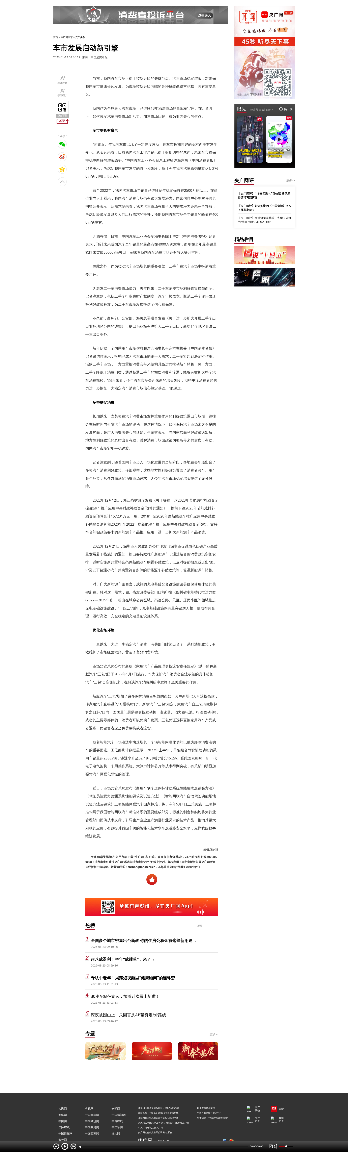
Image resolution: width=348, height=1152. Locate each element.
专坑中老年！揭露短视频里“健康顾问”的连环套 (133, 977)
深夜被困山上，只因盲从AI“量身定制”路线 (128, 1015)
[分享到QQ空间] (62, 169)
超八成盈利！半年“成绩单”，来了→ (123, 959)
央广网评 (244, 180)
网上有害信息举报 (206, 1107)
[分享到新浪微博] (62, 156)
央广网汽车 (67, 37)
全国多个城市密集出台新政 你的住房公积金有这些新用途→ (144, 940)
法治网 (116, 1133)
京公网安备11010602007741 (175, 1122)
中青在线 (117, 1121)
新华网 (62, 1115)
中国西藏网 (92, 1133)
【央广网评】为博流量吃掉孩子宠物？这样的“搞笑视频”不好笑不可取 (264, 220)
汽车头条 (80, 37)
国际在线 (64, 1127)
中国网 (62, 1121)
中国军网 (117, 1127)
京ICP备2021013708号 (149, 1122)
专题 (90, 1033)
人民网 (62, 1108)
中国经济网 (92, 1121)
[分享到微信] (62, 144)
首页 (55, 37)
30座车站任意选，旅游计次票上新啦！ (125, 996)
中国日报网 (65, 1133)
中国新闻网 (119, 1115)
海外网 (62, 1140)
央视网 (89, 1108)
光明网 (116, 1108)
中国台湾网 (92, 1127)
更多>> (213, 1034)
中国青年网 (92, 1115)
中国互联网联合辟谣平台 (209, 1112)
